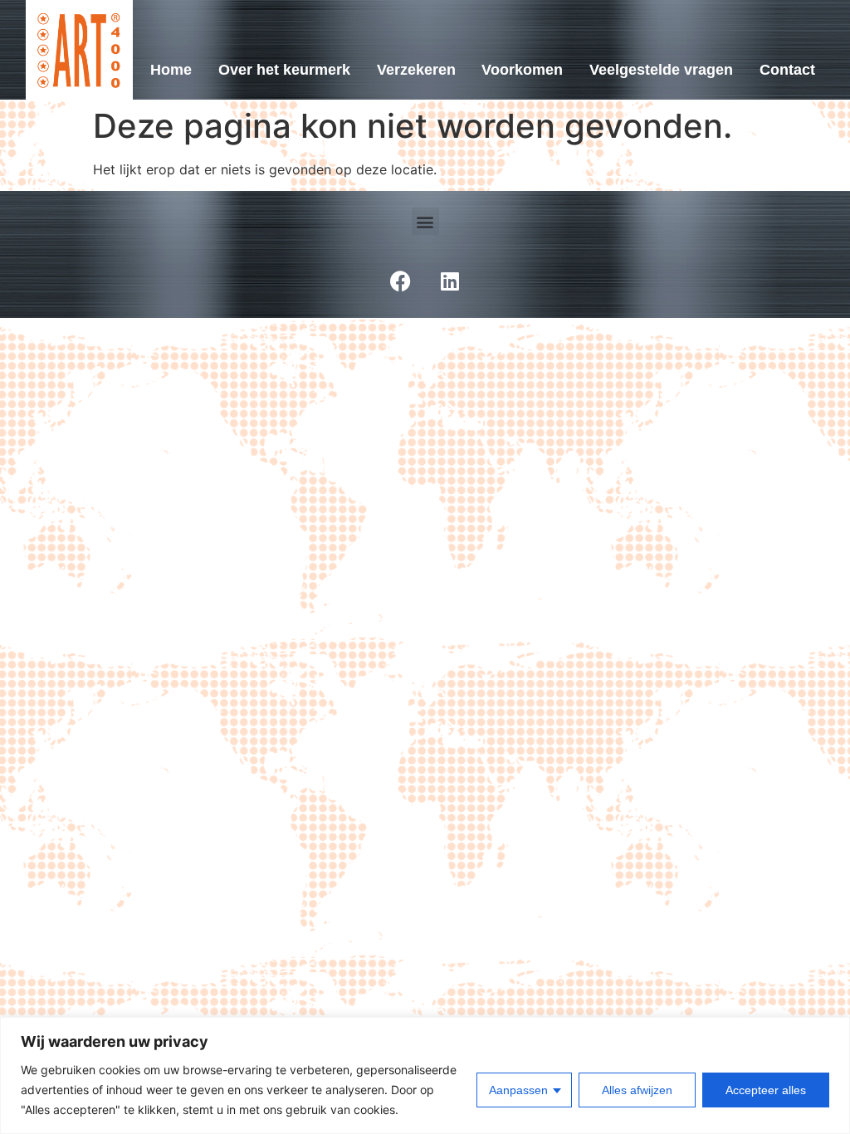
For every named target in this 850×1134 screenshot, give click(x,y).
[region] (425, 1075)
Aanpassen (518, 1090)
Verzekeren (416, 69)
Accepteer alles (765, 1090)
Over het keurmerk (284, 69)
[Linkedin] (450, 280)
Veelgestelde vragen (661, 69)
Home (171, 69)
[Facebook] (400, 280)
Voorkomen (522, 69)
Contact (787, 69)
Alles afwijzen (637, 1090)
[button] (425, 221)
